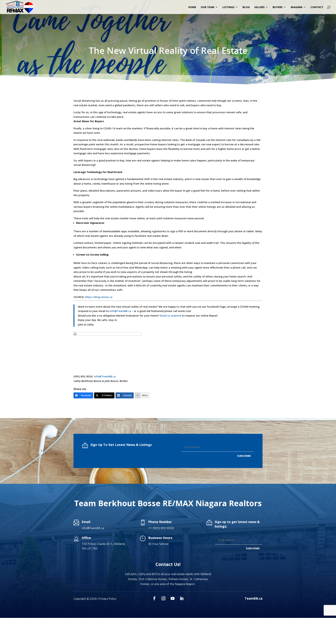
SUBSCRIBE (244, 455)
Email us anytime (170, 315)
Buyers (278, 7)
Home (192, 7)
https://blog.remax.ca (98, 297)
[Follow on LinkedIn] (182, 598)
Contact (316, 7)
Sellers (259, 7)
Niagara (296, 7)
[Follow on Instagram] (163, 598)
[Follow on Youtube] (172, 598)
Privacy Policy (107, 598)
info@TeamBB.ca (120, 311)
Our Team (207, 7)
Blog (246, 7)
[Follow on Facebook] (154, 598)
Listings (228, 7)
